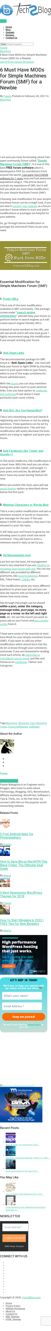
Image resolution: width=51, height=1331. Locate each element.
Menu (3, 21)
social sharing (8, 488)
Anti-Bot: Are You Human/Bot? (22, 410)
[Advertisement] (25, 126)
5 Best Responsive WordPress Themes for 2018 (21, 894)
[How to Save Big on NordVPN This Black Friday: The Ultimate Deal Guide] (25, 851)
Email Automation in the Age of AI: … (22, 1171)
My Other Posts (9, 781)
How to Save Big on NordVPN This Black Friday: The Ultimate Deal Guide (23, 865)
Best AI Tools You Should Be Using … (23, 1144)
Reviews (10, 35)
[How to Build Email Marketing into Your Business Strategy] (11, 1191)
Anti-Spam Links (13, 353)
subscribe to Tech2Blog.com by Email (20, 656)
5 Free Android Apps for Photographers (16, 835)
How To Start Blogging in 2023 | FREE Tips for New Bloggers (22, 921)
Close (3, 44)
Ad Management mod (17, 555)
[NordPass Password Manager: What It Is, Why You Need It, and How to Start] (11, 1155)
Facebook (21, 662)
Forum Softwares (18, 726)
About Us (10, 1311)
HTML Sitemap (13, 1319)
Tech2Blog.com (31, 1297)
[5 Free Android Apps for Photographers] (25, 823)
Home (9, 27)
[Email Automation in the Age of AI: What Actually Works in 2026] (11, 1168)
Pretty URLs (10, 299)
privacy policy (34, 1024)
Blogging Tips (26, 723)
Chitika (26, 579)
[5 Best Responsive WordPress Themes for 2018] (25, 882)
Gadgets (10, 32)
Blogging (5, 51)
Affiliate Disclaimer (15, 1308)
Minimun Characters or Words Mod (25, 504)
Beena (7, 875)
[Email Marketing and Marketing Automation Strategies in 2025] (11, 1204)
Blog (8, 29)
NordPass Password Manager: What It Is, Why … (28, 1157)
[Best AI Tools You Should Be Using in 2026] (11, 1142)
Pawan (7, 96)
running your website (25, 206)
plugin (15, 383)
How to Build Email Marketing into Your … (25, 1194)
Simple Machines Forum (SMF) (23, 162)
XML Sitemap (12, 1316)
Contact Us (11, 37)
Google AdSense (27, 575)
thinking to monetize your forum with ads (25, 566)
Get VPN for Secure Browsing (17, 61)
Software (34, 726)
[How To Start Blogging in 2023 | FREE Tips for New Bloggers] (25, 910)
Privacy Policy (13, 1306)
